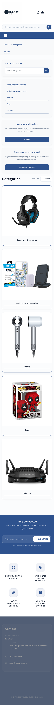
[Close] (49, 9)
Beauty (10, 98)
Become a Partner (27, 167)
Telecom (10, 110)
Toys (8, 104)
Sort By (35, 179)
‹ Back (7, 51)
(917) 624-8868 (15, 657)
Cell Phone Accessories (16, 91)
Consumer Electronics (16, 85)
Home (6, 45)
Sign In (27, 139)
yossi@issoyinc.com (18, 663)
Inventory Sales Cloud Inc (25, 697)
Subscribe (43, 539)
